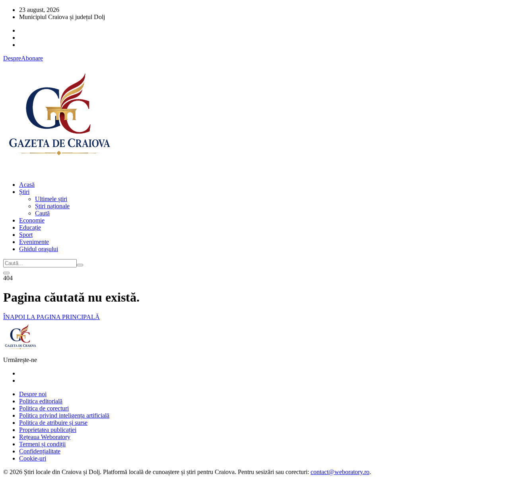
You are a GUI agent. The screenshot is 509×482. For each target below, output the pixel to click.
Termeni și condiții (42, 444)
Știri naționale (52, 206)
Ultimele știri (51, 199)
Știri (24, 191)
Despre (12, 58)
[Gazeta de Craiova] (59, 171)
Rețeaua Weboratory (44, 437)
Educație (30, 227)
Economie (32, 220)
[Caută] (80, 265)
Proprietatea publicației (47, 429)
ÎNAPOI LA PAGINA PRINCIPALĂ (51, 317)
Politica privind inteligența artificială (64, 415)
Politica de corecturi (44, 408)
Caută (42, 213)
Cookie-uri (32, 458)
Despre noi (33, 394)
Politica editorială (40, 401)
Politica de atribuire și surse (53, 422)
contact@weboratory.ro (340, 471)
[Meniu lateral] (6, 273)
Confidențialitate (39, 451)
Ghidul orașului (38, 249)
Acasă (27, 184)
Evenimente (34, 241)
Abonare (32, 58)
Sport (26, 234)
